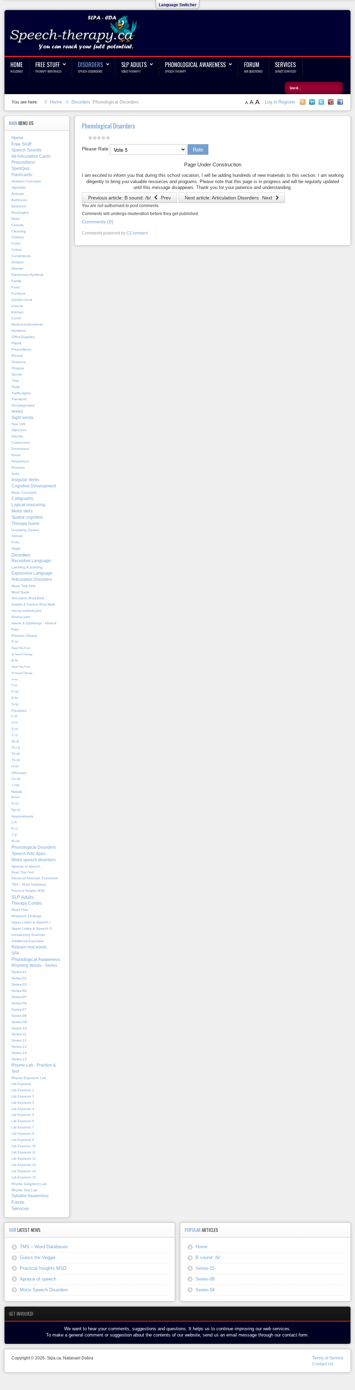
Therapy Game (25, 523)
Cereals (17, 225)
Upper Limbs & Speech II (31, 928)
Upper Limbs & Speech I (31, 922)
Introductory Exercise (28, 935)
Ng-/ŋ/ (15, 810)
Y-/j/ (14, 835)
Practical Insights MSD (28, 891)
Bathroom (19, 200)
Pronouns (18, 467)
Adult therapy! (131, 71)
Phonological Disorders (33, 847)
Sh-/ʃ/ (15, 741)
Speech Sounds (26, 150)
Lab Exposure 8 (22, 1133)
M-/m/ (15, 797)
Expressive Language (32, 573)
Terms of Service (328, 1358)
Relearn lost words (29, 947)
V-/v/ (14, 722)
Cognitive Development (33, 486)
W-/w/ (15, 841)
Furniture (18, 293)
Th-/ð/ (15, 760)
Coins (15, 243)
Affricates (18, 773)
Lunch (16, 318)
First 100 (18, 424)
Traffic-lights (21, 393)
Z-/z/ (14, 735)
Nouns (16, 455)
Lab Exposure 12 (23, 1158)
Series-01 (19, 972)
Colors (16, 250)
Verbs (15, 474)
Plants (16, 343)
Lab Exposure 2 (22, 1096)
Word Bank (20, 592)
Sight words (22, 418)
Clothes (17, 237)
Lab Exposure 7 (22, 1127)
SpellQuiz (20, 168)
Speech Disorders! (90, 71)
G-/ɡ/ (15, 704)
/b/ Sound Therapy (22, 673)
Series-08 (19, 1016)
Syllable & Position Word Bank (33, 604)
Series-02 (19, 978)
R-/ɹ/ (14, 828)
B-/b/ (14, 660)
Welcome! (16, 71)
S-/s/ (14, 729)
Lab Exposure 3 (22, 1102)
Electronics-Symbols (27, 275)
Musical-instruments (27, 324)
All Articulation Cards (31, 156)
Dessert (17, 262)
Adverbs (17, 436)
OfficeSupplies (23, 337)
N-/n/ (15, 803)
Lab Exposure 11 (23, 1152)
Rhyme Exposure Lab (28, 1078)
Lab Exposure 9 (22, 1140)
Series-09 (19, 1022)
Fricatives (18, 711)
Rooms (17, 355)
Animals (17, 194)
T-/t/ (14, 685)
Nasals (16, 791)
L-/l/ (14, 822)
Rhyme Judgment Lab (29, 1184)
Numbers (18, 330)
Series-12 (19, 1040)
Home (16, 64)
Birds (15, 219)
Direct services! (285, 71)
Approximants (22, 816)
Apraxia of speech (26, 866)
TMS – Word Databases (28, 884)
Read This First (23, 586)
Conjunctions (20, 442)
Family (16, 281)
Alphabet (18, 187)
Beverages (20, 212)
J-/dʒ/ (15, 785)
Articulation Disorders (31, 579)
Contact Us (322, 1364)
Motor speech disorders (33, 860)
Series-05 (19, 997)
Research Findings (26, 916)
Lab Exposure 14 (23, 1171)
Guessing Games (25, 530)
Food (15, 287)
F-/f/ (14, 716)
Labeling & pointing (27, 567)
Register (286, 102)
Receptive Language (31, 561)
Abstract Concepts (26, 181)
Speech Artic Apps (28, 854)
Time (15, 381)
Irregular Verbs (25, 480)
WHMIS (17, 411)
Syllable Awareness (30, 1196)
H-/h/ (15, 766)
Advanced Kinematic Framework (34, 878)
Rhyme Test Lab (24, 1190)
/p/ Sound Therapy (22, 654)
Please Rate (95, 148)
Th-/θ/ (15, 754)
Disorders (90, 64)
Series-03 (19, 984)
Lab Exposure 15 (23, 1177)
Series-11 (18, 1034)
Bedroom (18, 206)
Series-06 (19, 1003)
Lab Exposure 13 (23, 1165)
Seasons (18, 362)
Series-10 (19, 1028)
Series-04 (19, 991)
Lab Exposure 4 (22, 1109)
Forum (251, 64)
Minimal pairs (21, 617)
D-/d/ (15, 691)
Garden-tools (21, 300)
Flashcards (21, 175)
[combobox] (314, 88)
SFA (15, 953)
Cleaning (18, 231)
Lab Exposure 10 (23, 1146)
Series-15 (19, 1059)
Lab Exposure (21, 1084)
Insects (17, 306)
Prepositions (23, 162)
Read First (19, 910)
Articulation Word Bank (27, 598)
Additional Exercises (27, 941)
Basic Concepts (23, 492)
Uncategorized (23, 405)
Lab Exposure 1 (22, 1090)
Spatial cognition (27, 517)
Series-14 (19, 1053)
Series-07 (19, 1009)
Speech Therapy (175, 71)
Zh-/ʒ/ (15, 747)
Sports (16, 374)
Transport (19, 399)
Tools (15, 387)
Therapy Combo (26, 903)
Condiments (21, 256)
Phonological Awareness (195, 64)
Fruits (15, 542)
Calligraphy (22, 498)
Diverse (17, 268)
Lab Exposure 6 (22, 1121)
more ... (15, 679)
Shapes (17, 368)
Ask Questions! (253, 71)
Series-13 (19, 1046)
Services (285, 64)
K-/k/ (14, 698)
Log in (271, 102)
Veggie (16, 548)
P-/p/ (14, 641)
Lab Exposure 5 (22, 1115)
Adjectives (18, 430)
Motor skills (22, 511)
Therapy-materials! (48, 71)
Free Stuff (47, 64)
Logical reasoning (28, 505)
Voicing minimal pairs (26, 610)
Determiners (20, 449)
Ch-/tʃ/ (15, 779)
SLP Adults (134, 64)
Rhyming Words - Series (34, 965)
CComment (137, 233)
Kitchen (17, 312)
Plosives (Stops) (24, 636)
